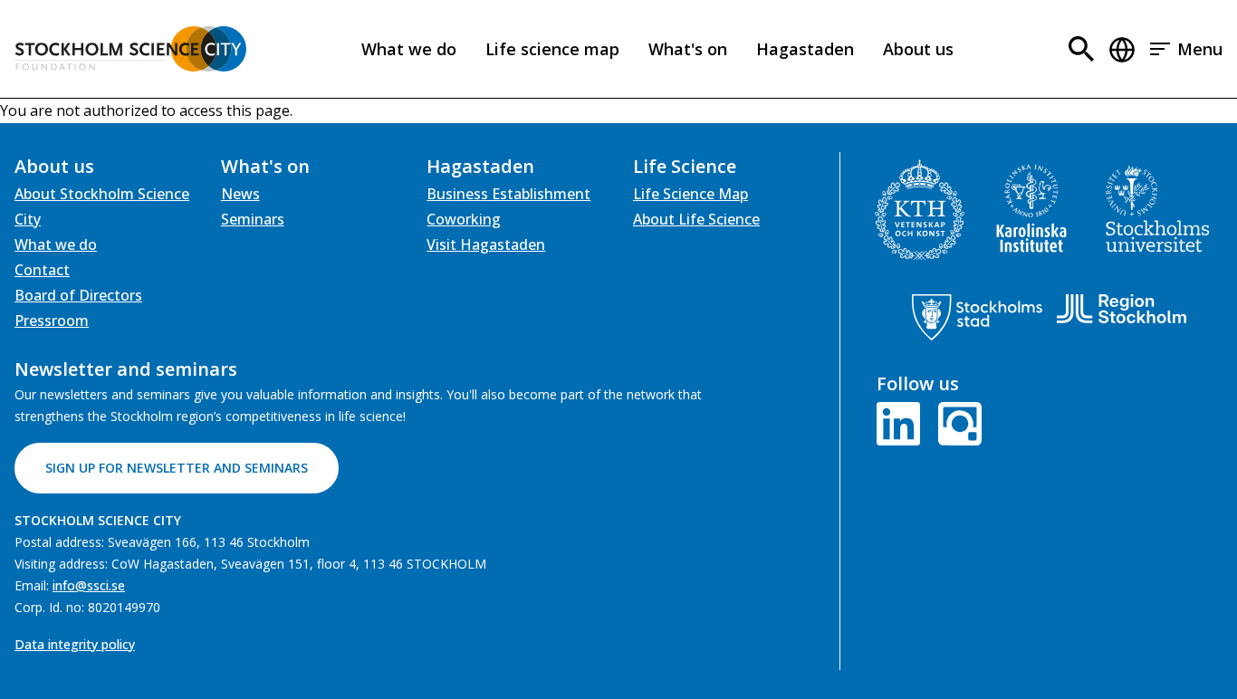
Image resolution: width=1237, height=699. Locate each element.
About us (918, 49)
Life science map (552, 49)
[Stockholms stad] (976, 317)
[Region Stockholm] (1121, 308)
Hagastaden (805, 49)
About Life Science (696, 219)
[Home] (130, 49)
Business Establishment (508, 194)
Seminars (252, 219)
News (240, 194)
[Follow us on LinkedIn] (902, 421)
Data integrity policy (74, 644)
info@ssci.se (89, 585)
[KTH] (920, 210)
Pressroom (51, 320)
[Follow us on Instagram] (956, 421)
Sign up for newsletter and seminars (176, 467)
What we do (408, 49)
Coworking (464, 219)
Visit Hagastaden (486, 244)
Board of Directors (78, 295)
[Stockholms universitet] (1158, 208)
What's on (687, 49)
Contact (42, 270)
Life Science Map (690, 194)
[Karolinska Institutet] (1031, 208)
